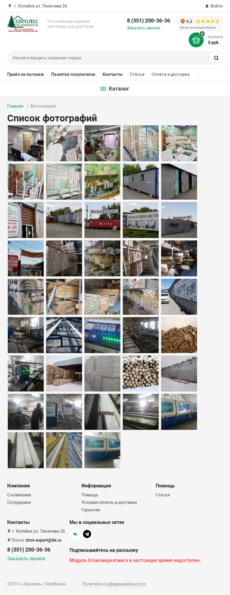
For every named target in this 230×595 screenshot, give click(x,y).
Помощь (89, 494)
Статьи (137, 74)
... (198, 74)
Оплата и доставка (171, 74)
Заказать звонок (144, 27)
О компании (19, 494)
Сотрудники (19, 502)
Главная (15, 106)
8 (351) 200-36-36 (148, 20)
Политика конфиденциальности (114, 584)
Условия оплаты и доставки (109, 502)
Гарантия (90, 509)
